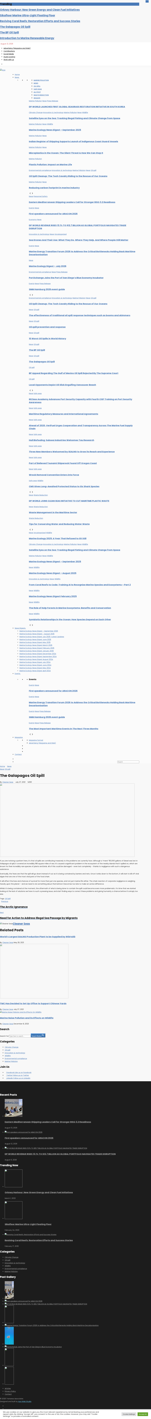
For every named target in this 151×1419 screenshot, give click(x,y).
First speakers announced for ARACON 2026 (53, 213)
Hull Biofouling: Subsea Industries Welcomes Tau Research (61, 440)
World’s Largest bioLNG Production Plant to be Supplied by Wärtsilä (37, 936)
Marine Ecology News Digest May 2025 (34, 642)
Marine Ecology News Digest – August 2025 (52, 573)
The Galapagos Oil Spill (15, 27)
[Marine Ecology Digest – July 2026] (9, 1344)
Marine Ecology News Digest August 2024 (36, 659)
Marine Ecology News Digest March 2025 (35, 645)
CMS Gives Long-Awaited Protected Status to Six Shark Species (64, 486)
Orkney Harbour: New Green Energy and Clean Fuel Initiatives (40, 10)
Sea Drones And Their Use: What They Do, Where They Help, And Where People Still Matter (78, 239)
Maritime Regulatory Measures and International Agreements (63, 413)
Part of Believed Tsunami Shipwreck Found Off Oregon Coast (63, 463)
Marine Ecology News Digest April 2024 (35, 671)
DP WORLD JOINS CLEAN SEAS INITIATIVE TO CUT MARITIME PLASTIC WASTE (69, 500)
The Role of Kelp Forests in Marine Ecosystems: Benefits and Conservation (70, 607)
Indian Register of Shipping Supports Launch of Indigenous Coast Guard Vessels (73, 141)
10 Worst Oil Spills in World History (47, 338)
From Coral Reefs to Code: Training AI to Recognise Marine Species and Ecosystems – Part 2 (80, 584)
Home (17, 74)
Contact (18, 754)
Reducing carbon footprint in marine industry (54, 187)
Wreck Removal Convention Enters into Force (54, 474)
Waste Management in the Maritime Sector (53, 512)
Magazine (19, 737)
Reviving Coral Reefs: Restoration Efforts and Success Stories (40, 21)
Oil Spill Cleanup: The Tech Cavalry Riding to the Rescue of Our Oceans (68, 176)
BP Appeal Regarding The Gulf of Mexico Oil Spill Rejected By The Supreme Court (73, 373)
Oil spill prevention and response (47, 326)
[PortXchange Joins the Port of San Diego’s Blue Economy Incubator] (33, 1347)
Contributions (9, 51)
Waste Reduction (41, 95)
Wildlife (37, 98)
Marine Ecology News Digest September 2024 (38, 656)
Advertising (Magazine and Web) (17, 48)
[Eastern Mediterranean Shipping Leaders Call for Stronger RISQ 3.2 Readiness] (13, 1116)
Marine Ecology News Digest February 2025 (53, 596)
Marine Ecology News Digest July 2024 (34, 662)
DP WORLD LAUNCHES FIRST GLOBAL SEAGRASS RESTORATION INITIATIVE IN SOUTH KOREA (77, 106)
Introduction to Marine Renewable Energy (27, 38)
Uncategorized (61, 234)
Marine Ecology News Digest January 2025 (36, 651)
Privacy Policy (10, 1391)
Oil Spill (7, 898)
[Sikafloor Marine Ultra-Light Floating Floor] (13, 1218)
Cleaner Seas (7, 782)
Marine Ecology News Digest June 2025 (35, 639)
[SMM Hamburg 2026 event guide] (9, 1365)
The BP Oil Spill (9, 32)
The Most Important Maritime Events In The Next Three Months (63, 728)
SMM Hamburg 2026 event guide (47, 289)
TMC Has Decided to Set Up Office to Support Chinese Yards (33, 1003)
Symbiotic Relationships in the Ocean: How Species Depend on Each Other (70, 619)
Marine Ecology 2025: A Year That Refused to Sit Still (57, 538)
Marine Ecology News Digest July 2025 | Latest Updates (41, 637)
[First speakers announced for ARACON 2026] (23, 1132)
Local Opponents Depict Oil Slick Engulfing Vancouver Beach (62, 384)
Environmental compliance (40, 170)
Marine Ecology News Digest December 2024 (37, 654)
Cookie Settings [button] (129, 1414)
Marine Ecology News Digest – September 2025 (55, 129)
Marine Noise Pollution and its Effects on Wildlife (26, 1017)
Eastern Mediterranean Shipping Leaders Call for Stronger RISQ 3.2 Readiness (72, 202)
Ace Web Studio (24, 1401)
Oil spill (37, 86)
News (17, 77)
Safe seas (38, 89)
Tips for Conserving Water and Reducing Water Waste (59, 524)
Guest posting (9, 57)
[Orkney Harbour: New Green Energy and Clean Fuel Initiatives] (13, 1186)
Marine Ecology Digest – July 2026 (47, 266)
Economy (33, 219)
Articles (8, 1388)
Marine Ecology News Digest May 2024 (35, 668)
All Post (37, 92)
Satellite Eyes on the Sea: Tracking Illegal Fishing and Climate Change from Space (74, 118)
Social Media (9, 54)
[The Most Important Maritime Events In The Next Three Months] (9, 1384)
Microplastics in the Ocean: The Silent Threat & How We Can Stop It (66, 152)
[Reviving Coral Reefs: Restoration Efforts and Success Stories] (30, 1234)
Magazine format (36, 740)
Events (31, 208)
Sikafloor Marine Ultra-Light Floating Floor (27, 15)
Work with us (9, 59)
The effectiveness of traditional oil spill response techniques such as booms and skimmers (79, 315)
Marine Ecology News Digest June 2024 (35, 665)
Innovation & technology (53, 112)
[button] (146, 1)
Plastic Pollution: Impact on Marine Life (50, 164)
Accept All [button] (143, 1414)
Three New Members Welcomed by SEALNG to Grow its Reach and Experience (72, 451)
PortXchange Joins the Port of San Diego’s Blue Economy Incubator (66, 277)
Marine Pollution (41, 80)
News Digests (20, 628)
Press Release (52, 101)
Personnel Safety (41, 196)
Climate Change (36, 112)
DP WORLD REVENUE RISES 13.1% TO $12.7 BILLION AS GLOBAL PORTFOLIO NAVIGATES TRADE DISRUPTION (60, 1153)
